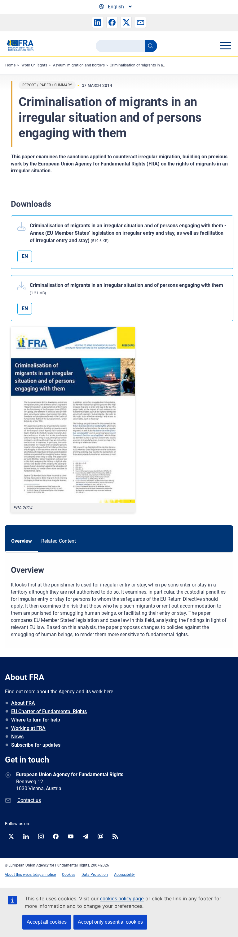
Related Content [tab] (58, 541)
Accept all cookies (47, 922)
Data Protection (95, 874)
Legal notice (46, 874)
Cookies (68, 874)
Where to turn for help (35, 720)
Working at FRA (28, 728)
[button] (97, 22)
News (17, 737)
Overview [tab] (21, 541)
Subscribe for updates (35, 745)
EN (25, 256)
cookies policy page (122, 898)
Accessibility (124, 874)
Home (10, 65)
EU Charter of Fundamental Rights (49, 711)
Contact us (29, 800)
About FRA (23, 703)
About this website (20, 874)
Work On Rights (34, 65)
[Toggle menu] (225, 45)
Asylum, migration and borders (79, 65)
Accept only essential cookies (110, 922)
